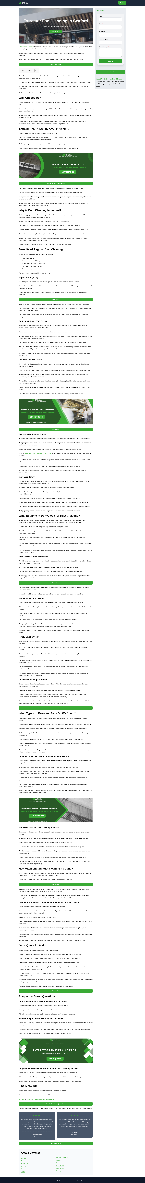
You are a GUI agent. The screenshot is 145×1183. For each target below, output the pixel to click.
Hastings (59, 1171)
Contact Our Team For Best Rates (55, 183)
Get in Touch (55, 299)
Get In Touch (110, 72)
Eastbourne (51, 1099)
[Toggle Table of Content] (35, 70)
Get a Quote (54, 31)
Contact (122, 3)
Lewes (23, 1171)
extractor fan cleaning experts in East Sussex (38, 453)
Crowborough (60, 1168)
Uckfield (58, 1160)
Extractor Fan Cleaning (26, 47)
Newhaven (22, 1099)
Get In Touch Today (55, 64)
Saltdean (45, 1099)
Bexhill (58, 1163)
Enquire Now (55, 991)
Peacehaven (29, 1099)
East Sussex (60, 1165)
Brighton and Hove (62, 1157)
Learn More (55, 429)
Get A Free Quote (56, 1143)
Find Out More (56, 582)
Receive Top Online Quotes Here (55, 1104)
